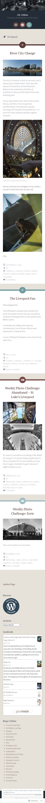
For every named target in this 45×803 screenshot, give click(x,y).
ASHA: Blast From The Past (14, 754)
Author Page (9, 584)
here (5, 319)
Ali (7, 268)
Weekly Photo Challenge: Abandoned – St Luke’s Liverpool (22, 392)
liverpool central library (26, 271)
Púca (7, 743)
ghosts (25, 560)
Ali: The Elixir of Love (10, 692)
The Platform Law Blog (13, 728)
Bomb (18, 482)
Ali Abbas (22, 15)
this (19, 325)
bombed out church (30, 482)
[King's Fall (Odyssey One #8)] (39, 666)
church (6, 485)
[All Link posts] (22, 290)
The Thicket (9, 737)
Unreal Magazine (11, 775)
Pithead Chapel (11, 763)
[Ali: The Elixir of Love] (39, 697)
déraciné (9, 769)
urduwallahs (10, 766)
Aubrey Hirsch (10, 740)
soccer (21, 364)
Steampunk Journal (12, 760)
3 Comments (11, 280)
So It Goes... (10, 778)
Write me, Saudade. (12, 757)
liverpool (10, 271)
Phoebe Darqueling (12, 772)
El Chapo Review (11, 781)
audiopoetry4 (10, 751)
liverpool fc (28, 361)
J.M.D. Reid (7, 643)
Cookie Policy (38, 794)
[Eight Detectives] (39, 705)
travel (30, 563)
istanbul (9, 361)
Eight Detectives (9, 700)
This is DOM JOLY (11, 734)
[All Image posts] (22, 501)
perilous (23, 485)
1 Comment (10, 491)
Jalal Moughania (9, 695)
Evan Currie (7, 665)
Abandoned (10, 482)
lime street (33, 560)
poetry (14, 364)
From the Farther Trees (13, 749)
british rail (11, 560)
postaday (7, 274)
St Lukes (18, 488)
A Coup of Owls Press (13, 725)
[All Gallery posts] (22, 380)
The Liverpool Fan (22, 298)
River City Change (22, 53)
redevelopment (18, 274)
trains (23, 563)
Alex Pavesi (7, 703)
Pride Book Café (11, 746)
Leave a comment (13, 370)
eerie (18, 560)
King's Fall (7, 662)
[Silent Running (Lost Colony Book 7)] (39, 689)
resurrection (8, 488)
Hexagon (9, 731)
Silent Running (8, 684)
